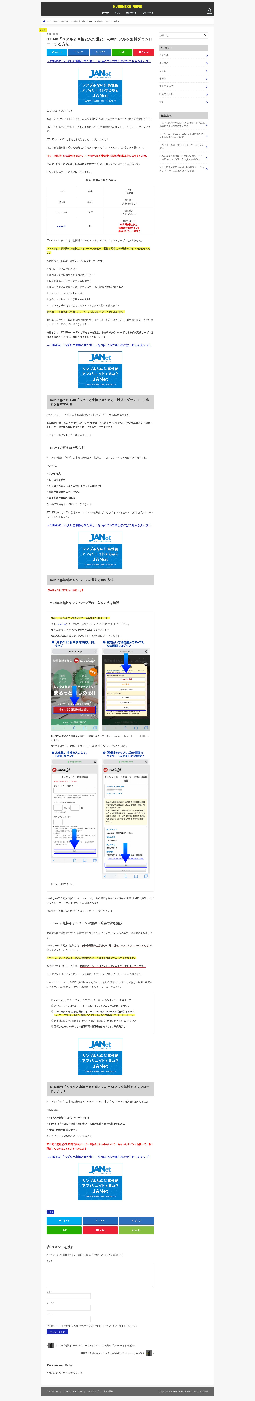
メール (50, 1303)
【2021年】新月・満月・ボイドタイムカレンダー (181, 146)
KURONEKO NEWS (127, 6)
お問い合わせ (147, 13)
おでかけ (105, 13)
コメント (51, 1261)
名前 (49, 1291)
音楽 (51, 1212)
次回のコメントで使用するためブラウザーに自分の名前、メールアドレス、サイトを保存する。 (93, 1326)
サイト (50, 1314)
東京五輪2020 (166, 86)
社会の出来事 (131, 13)
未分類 (162, 78)
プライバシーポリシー (72, 1391)
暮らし (117, 13)
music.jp (61, 226)
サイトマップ (93, 1391)
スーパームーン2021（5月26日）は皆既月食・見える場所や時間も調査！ (182, 135)
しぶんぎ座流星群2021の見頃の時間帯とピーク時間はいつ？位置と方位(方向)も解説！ (181, 158)
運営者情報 (108, 1391)
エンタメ (163, 63)
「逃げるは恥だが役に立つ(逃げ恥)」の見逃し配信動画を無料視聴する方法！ (182, 124)
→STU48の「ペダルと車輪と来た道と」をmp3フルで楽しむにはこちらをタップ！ (99, 61)
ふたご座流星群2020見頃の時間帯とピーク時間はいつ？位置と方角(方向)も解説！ (181, 169)
